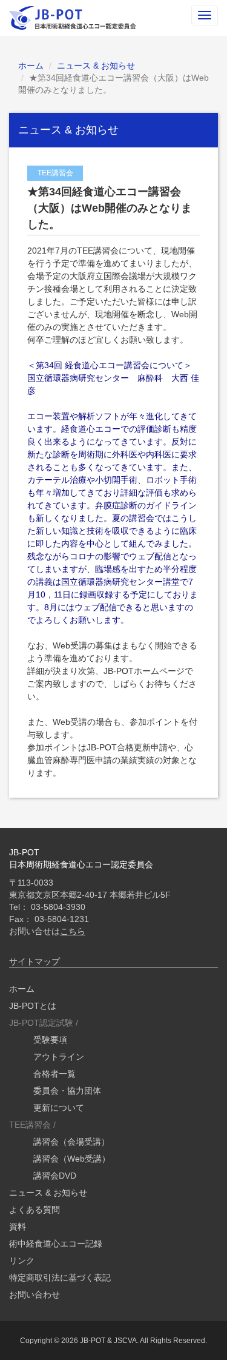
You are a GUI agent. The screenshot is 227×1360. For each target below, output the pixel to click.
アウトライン (58, 1057)
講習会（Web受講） (71, 1158)
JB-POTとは (32, 1006)
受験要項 (50, 1040)
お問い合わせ (34, 1294)
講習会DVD (54, 1175)
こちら (72, 931)
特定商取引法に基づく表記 (60, 1277)
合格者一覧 (54, 1074)
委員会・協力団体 (67, 1091)
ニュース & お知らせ (96, 65)
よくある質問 (34, 1209)
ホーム (31, 65)
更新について (58, 1108)
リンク (22, 1260)
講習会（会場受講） (71, 1141)
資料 (17, 1226)
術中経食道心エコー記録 (55, 1243)
